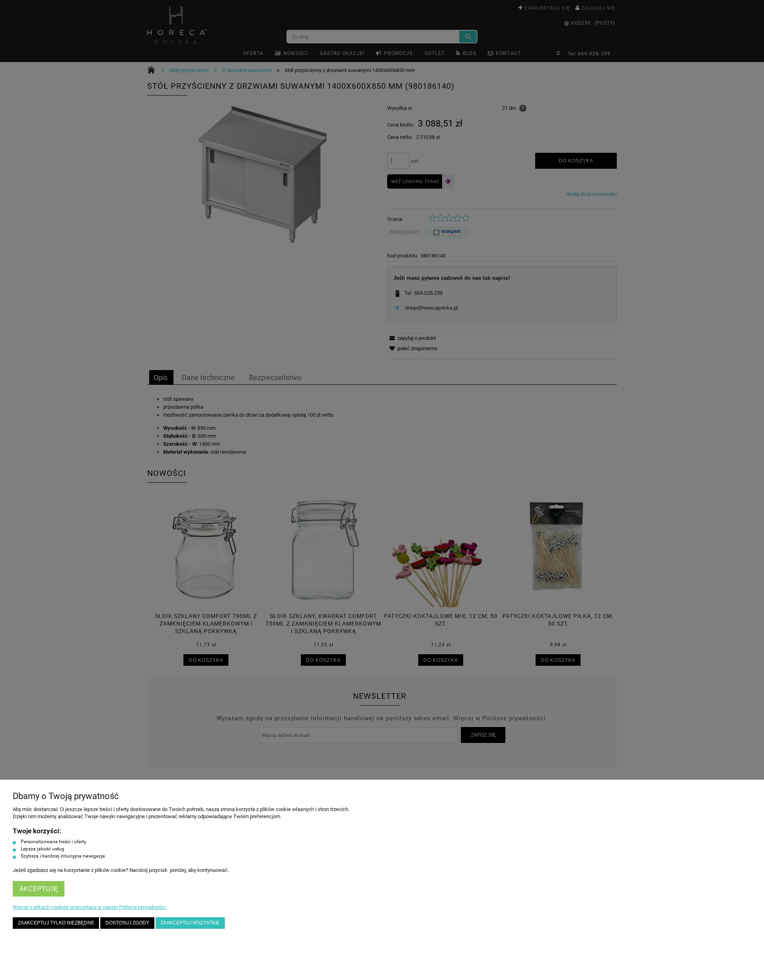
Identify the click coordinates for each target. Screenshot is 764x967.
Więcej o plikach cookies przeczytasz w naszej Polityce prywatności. (90, 907)
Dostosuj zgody (127, 922)
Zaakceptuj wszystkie (190, 922)
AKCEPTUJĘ (38, 888)
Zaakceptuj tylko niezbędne (56, 922)
